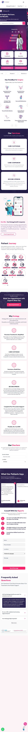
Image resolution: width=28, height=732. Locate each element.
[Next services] (16, 125)
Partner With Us (7, 67)
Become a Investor (20, 67)
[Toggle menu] (23, 2)
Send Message (14, 568)
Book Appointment (9, 234)
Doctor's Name (5, 454)
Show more (14, 623)
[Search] (25, 23)
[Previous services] (12, 125)
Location (4, 459)
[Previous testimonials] (2, 492)
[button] (7, 89)
